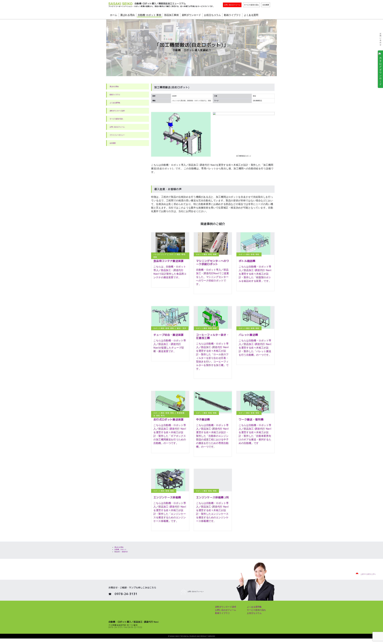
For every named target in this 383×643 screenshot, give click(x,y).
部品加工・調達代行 (121, 552)
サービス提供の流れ (251, 5)
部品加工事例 (171, 14)
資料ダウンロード (191, 14)
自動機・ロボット (120, 549)
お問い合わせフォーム (232, 5)
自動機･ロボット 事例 (149, 14)
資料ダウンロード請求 (117, 111)
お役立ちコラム (212, 14)
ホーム (113, 14)
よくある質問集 (115, 103)
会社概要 (265, 5)
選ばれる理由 (127, 14)
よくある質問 (251, 14)
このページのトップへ (368, 574)
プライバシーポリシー (117, 135)
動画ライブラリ (232, 14)
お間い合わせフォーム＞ (196, 591)
